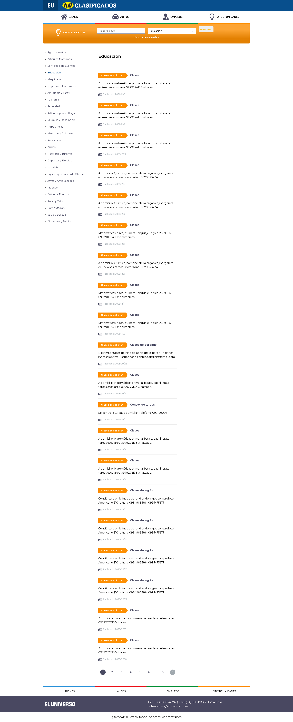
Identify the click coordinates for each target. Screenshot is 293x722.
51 (163, 672)
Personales (54, 140)
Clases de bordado (143, 344)
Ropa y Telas (55, 126)
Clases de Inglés (141, 490)
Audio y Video (55, 201)
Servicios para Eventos (61, 65)
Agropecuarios (56, 52)
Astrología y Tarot (58, 92)
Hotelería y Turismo (59, 153)
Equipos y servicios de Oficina (65, 174)
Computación (56, 207)
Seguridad (53, 106)
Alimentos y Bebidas (60, 221)
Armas (51, 147)
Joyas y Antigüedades (60, 180)
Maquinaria (54, 79)
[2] (172, 672)
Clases (134, 75)
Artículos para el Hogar (61, 113)
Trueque (52, 187)
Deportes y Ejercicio (59, 160)
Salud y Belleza (56, 214)
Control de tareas (142, 404)
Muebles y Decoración (61, 119)
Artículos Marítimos (59, 59)
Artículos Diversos (58, 194)
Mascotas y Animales (60, 133)
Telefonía (53, 99)
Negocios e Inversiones (61, 86)
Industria (52, 167)
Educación (54, 72)
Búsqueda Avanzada (145, 37)
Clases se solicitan (112, 75)
